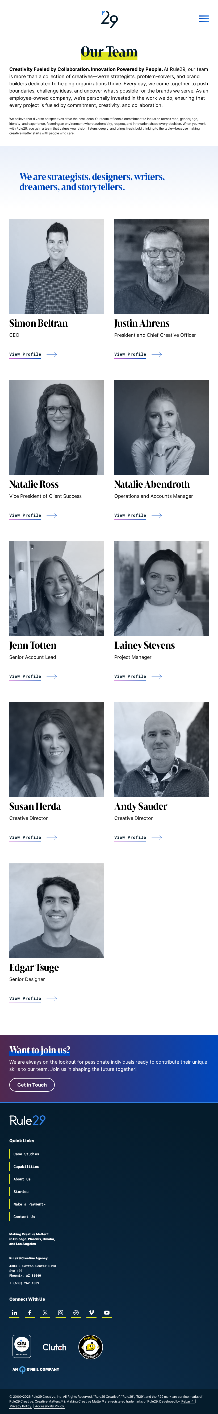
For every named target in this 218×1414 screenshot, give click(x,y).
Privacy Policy (20, 1406)
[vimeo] (91, 1313)
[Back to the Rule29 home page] (109, 19)
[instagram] (61, 1313)
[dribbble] (76, 1313)
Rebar (185, 1401)
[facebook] (30, 1313)
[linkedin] (14, 1313)
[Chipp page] (91, 1347)
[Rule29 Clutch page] (54, 1347)
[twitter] (45, 1313)
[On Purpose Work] (21, 1347)
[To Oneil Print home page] (35, 1370)
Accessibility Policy (49, 1406)
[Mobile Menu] (175, 19)
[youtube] (107, 1313)
